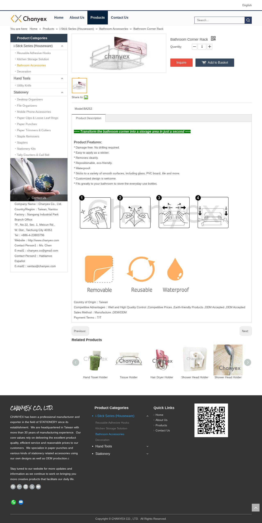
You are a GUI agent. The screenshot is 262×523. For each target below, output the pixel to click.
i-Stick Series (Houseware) (33, 46)
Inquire (181, 62)
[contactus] (39, 179)
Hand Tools (22, 78)
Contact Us (119, 17)
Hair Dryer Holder (161, 377)
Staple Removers (28, 136)
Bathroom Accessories (31, 65)
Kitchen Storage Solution (33, 59)
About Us (77, 17)
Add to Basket (218, 62)
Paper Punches (27, 124)
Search (248, 20)
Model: (79, 108)
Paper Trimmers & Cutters (34, 130)
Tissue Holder (129, 377)
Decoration (24, 71)
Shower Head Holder (194, 377)
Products (97, 17)
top (256, 508)
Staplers (22, 142)
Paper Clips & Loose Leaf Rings (37, 118)
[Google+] (19, 486)
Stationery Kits (26, 148)
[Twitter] (32, 486)
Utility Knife (24, 85)
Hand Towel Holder (95, 377)
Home (58, 17)
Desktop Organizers (30, 99)
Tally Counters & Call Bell (33, 154)
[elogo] (28, 18)
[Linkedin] (25, 486)
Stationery (21, 92)
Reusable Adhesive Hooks (34, 53)
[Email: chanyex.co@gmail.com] (20, 502)
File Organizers (27, 105)
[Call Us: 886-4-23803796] (13, 502)
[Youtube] (38, 486)
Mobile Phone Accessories (34, 111)
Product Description (88, 118)
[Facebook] (13, 486)
